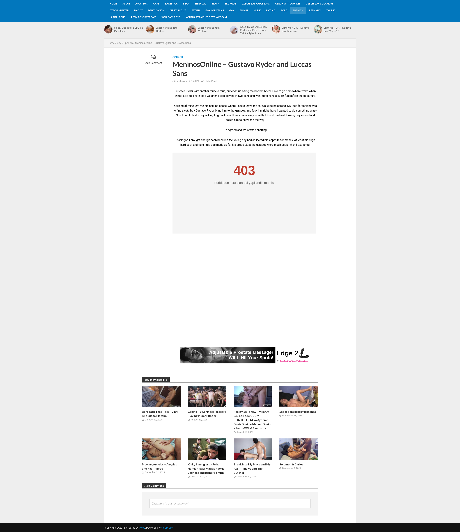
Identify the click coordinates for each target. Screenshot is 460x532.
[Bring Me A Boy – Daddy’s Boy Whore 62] (276, 29)
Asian (126, 3)
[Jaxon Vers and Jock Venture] (192, 29)
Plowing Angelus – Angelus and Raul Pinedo (159, 466)
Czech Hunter (119, 10)
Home (113, 3)
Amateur (141, 3)
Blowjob (230, 3)
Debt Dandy (156, 10)
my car (257, 106)
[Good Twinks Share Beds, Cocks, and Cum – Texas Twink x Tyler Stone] (234, 30)
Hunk (257, 10)
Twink (330, 10)
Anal (156, 3)
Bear (186, 3)
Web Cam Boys (171, 17)
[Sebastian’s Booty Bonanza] (298, 396)
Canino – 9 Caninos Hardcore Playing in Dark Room (207, 413)
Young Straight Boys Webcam (206, 17)
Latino (270, 10)
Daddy (138, 10)
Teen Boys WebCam (143, 17)
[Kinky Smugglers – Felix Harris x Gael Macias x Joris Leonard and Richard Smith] (207, 449)
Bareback (171, 3)
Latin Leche (117, 17)
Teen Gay (315, 10)
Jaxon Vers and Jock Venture (209, 29)
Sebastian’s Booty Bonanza (297, 411)
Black (215, 3)
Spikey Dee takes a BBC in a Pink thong (128, 29)
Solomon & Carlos (291, 464)
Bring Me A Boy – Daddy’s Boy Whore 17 (337, 29)
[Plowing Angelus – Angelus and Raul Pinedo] (161, 449)
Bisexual (200, 3)
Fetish (196, 10)
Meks (142, 527)
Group (244, 10)
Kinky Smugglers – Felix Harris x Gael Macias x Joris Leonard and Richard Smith (206, 468)
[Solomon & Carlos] (298, 449)
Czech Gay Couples (287, 3)
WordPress (166, 527)
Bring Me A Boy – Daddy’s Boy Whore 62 (295, 29)
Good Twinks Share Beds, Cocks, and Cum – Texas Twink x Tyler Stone (253, 30)
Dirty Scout (177, 10)
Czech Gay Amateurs (256, 3)
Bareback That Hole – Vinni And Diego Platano (160, 413)
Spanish (298, 10)
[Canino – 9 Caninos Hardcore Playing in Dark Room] (207, 396)
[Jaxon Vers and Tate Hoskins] (150, 29)
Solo (284, 10)
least (301, 140)
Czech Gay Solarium (319, 3)
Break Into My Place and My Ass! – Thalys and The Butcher (252, 468)
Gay (231, 10)
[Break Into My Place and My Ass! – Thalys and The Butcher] (253, 449)
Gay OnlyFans (214, 10)
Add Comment (153, 63)
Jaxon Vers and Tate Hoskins (166, 29)
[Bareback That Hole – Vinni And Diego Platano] (161, 396)
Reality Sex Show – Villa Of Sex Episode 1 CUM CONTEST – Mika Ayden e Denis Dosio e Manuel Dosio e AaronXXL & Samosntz (252, 420)
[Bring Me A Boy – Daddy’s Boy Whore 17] (318, 29)
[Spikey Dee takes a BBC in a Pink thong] (108, 29)
